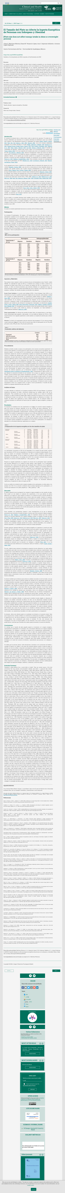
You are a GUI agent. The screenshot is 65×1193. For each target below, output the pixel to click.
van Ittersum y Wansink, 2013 (40, 160)
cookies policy (30, 1185)
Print (27, 1004)
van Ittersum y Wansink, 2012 (16, 152)
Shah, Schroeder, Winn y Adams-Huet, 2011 (41, 178)
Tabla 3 (34, 406)
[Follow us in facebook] (30, 1026)
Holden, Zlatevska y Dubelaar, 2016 (35, 144)
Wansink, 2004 (31, 143)
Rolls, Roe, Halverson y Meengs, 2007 (21, 178)
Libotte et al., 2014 (36, 176)
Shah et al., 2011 (46, 518)
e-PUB (27, 997)
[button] (40, 1043)
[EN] (8, 3)
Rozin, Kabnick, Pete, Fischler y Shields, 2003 (20, 170)
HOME (6, 13)
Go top (8, 970)
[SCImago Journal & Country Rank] (33, 1132)
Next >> (56, 23)
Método (56, 131)
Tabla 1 (11, 226)
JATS (30, 1001)
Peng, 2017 (18, 194)
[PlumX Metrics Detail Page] (32, 1017)
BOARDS (42, 13)
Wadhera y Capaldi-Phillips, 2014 (21, 159)
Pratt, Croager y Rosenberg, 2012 (39, 146)
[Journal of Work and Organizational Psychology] (32, 1171)
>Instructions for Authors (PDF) (29, 1038)
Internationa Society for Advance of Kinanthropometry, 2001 (19, 371)
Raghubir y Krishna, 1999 (15, 167)
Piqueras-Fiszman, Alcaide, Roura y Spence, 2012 (19, 146)
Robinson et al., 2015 (47, 176)
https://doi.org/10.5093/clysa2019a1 (13, 55)
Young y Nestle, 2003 (10, 151)
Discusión (56, 135)
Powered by (31, 1121)
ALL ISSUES (19, 13)
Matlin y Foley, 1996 (20, 559)
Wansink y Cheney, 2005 (45, 172)
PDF (27, 994)
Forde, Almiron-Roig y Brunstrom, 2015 (28, 304)
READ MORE (32, 1053)
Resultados (57, 133)
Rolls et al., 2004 (8, 178)
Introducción (57, 130)
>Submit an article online (27, 1037)
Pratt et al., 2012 (9, 159)
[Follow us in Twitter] (34, 1026)
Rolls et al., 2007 (22, 309)
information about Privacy (29, 1088)
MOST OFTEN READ (49, 13)
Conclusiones (57, 137)
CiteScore (35, 1117)
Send (27, 1006)
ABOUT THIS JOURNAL (28, 13)
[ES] (6, 3)
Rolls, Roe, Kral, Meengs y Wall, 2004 (17, 143)
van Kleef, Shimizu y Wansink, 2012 (35, 147)
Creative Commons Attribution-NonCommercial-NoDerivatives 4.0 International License (32, 1102)
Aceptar (33, 1189)
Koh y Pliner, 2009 (9, 518)
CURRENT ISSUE (12, 13)
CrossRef (28, 999)
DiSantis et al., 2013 (27, 160)
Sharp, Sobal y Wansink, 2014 (18, 147)
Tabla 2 (15, 322)
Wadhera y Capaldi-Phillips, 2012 (22, 514)
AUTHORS (36, 13)
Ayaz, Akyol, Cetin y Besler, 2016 (31, 188)
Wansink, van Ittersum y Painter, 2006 (14, 591)
